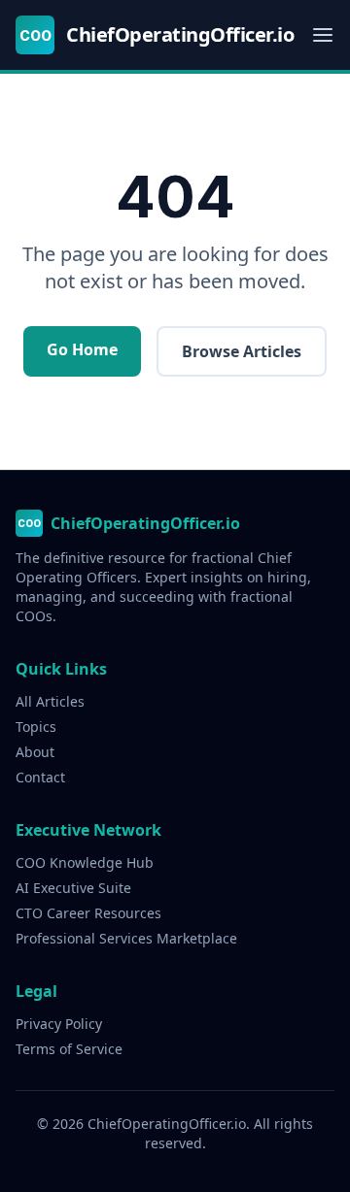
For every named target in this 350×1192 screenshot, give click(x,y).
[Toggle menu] (322, 35)
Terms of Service (69, 1049)
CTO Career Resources (88, 913)
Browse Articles (241, 351)
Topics (36, 726)
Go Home (82, 349)
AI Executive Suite (73, 887)
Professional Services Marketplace (126, 938)
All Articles (50, 701)
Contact (40, 777)
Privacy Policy (59, 1023)
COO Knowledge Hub (85, 862)
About (35, 752)
